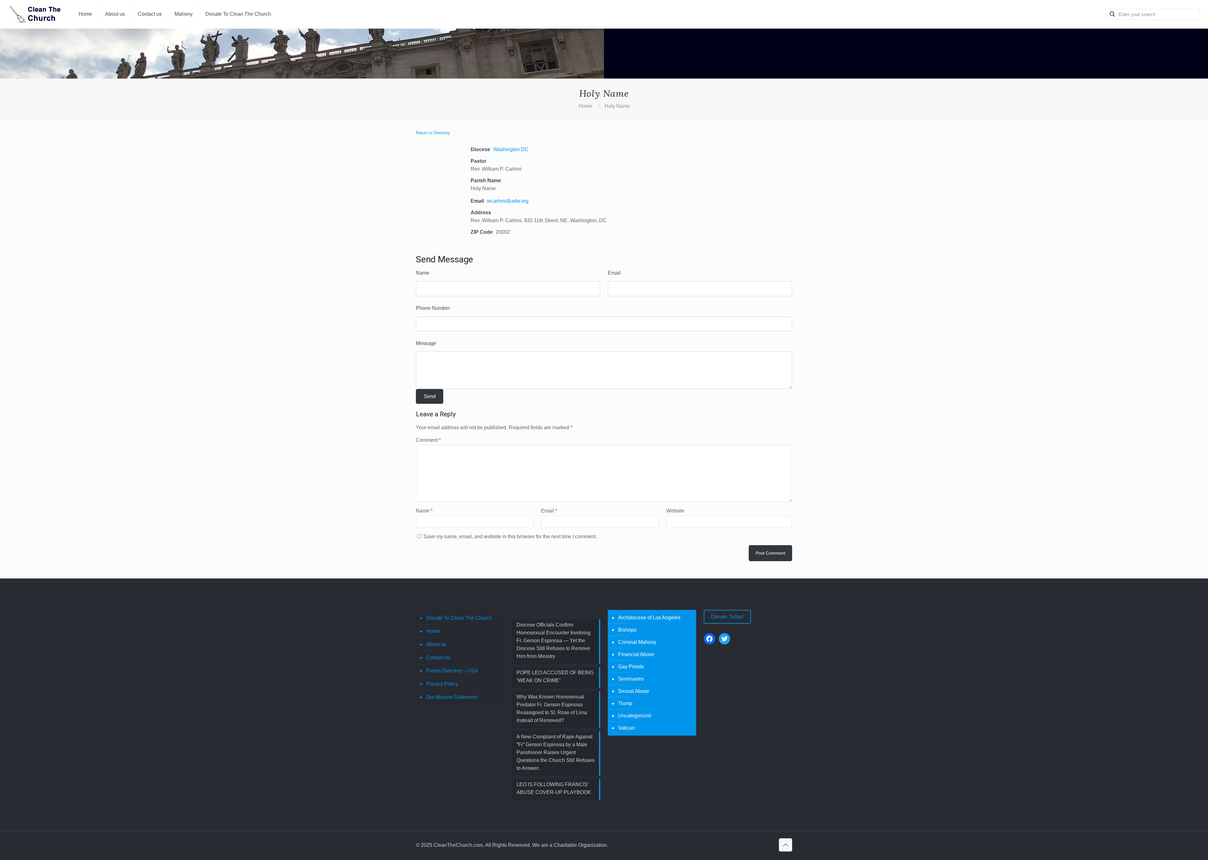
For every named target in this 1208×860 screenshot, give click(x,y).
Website (675, 510)
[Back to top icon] (785, 845)
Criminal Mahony (637, 642)
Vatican (626, 728)
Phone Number (433, 308)
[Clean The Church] (34, 14)
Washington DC (510, 149)
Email (614, 273)
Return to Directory (433, 132)
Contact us (438, 657)
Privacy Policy (442, 684)
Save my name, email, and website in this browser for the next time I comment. (510, 536)
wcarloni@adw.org (507, 201)
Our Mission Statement (451, 697)
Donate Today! (727, 616)
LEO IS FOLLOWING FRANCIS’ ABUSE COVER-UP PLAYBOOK (554, 788)
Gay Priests (631, 666)
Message (426, 343)
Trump (625, 703)
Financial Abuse (636, 654)
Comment (428, 440)
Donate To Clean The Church (459, 618)
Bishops (627, 630)
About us (436, 644)
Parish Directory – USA (452, 670)
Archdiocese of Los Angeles (649, 617)
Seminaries (631, 679)
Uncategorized (634, 715)
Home (585, 106)
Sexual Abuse (633, 691)
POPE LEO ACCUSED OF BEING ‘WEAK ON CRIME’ (555, 676)
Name (422, 273)
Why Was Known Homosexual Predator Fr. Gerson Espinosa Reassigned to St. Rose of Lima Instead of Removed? (552, 708)
